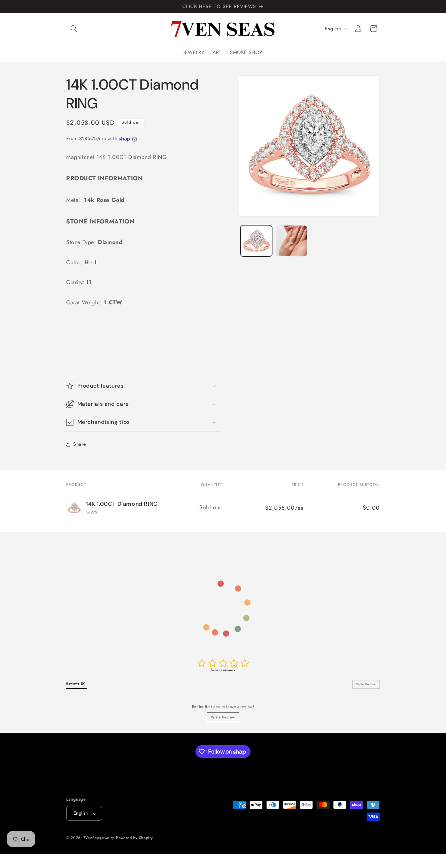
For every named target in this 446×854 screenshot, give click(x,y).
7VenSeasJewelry (99, 838)
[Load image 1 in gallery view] (256, 241)
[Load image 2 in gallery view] (291, 241)
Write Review (223, 717)
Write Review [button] (366, 684)
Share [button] (79, 444)
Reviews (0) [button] (76, 683)
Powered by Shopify (134, 838)
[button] (74, 28)
